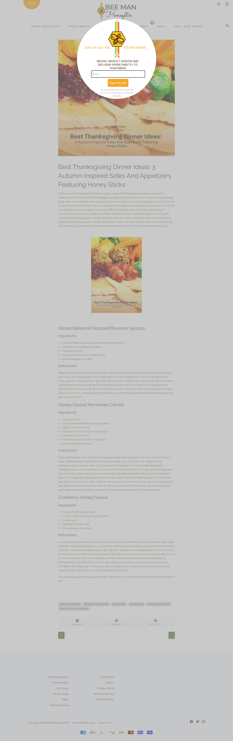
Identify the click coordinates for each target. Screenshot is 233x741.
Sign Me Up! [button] (118, 83)
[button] (152, 23)
